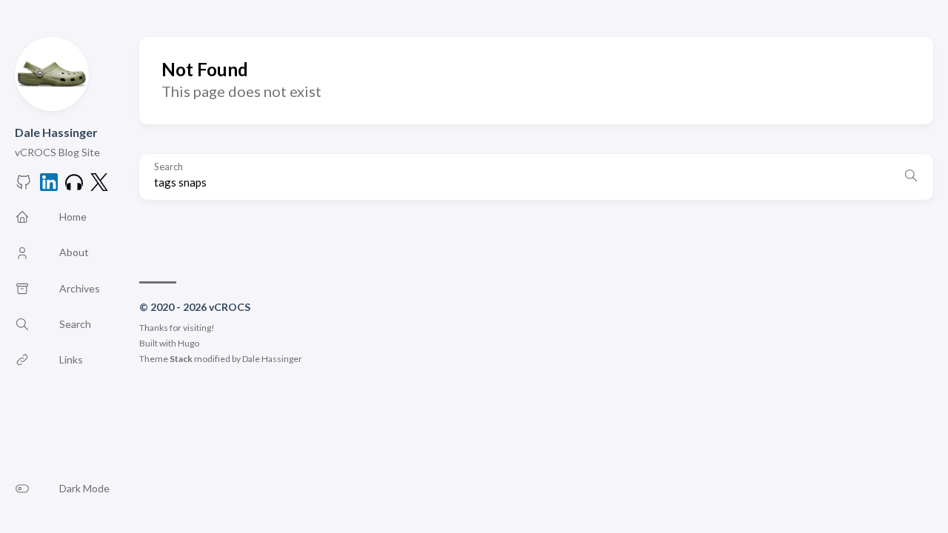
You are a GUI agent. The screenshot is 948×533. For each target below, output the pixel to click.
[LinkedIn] (49, 186)
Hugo (188, 343)
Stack (181, 358)
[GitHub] (24, 186)
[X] (99, 186)
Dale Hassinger (56, 132)
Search (168, 166)
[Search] (911, 177)
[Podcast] (74, 186)
